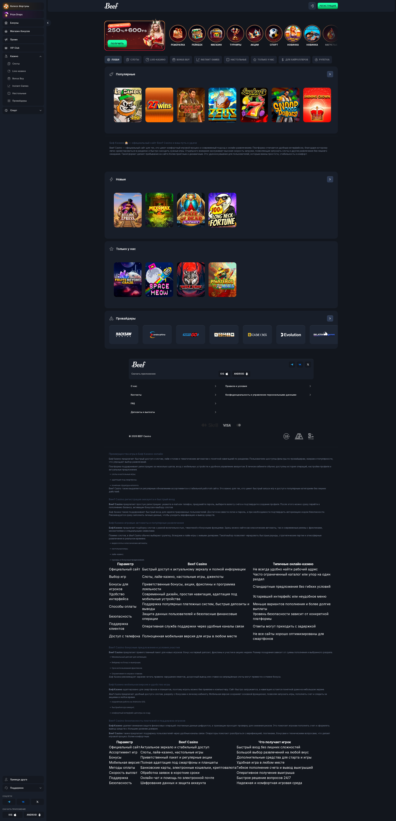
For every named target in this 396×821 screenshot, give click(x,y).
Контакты (136, 394)
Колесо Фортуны (19, 6)
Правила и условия (236, 386)
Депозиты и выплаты (143, 412)
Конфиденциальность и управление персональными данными (260, 394)
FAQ (133, 403)
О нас (134, 386)
